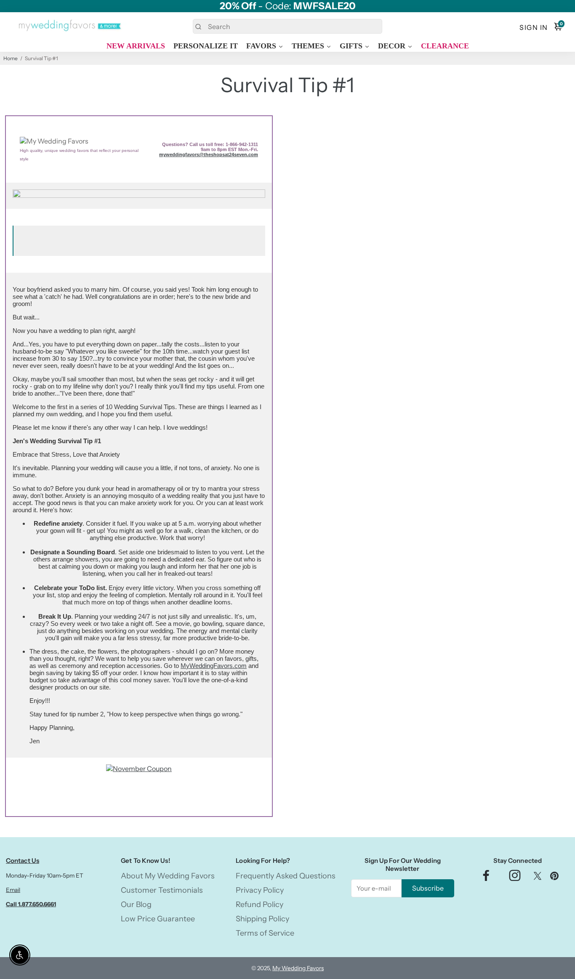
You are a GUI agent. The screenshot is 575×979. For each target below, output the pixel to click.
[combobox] (287, 26)
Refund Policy (259, 904)
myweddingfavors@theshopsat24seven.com (208, 154)
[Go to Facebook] (486, 878)
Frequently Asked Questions (285, 876)
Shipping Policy (262, 918)
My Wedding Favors (298, 968)
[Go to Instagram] (515, 878)
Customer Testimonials (162, 890)
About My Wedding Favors (168, 876)
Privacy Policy (260, 890)
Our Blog (136, 904)
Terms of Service (265, 933)
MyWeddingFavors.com (214, 665)
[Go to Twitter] (537, 878)
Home (10, 58)
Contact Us (22, 861)
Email (13, 889)
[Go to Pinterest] (554, 878)
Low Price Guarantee (158, 918)
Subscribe (428, 888)
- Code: (288, 6)
